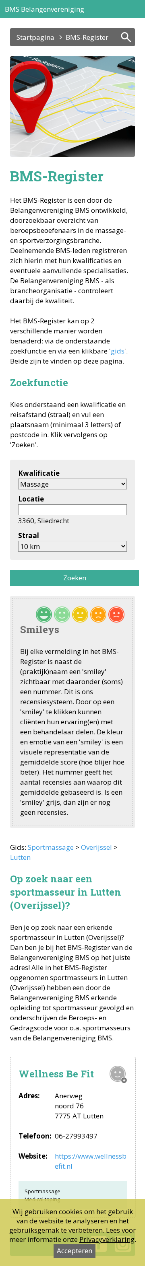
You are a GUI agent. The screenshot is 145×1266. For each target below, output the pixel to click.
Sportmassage (51, 847)
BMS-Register (87, 37)
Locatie (31, 499)
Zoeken (74, 577)
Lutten (20, 857)
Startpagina (35, 37)
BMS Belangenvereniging (44, 9)
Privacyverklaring (107, 1239)
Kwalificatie (39, 473)
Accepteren (74, 1250)
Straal (28, 535)
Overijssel (96, 847)
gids (117, 351)
